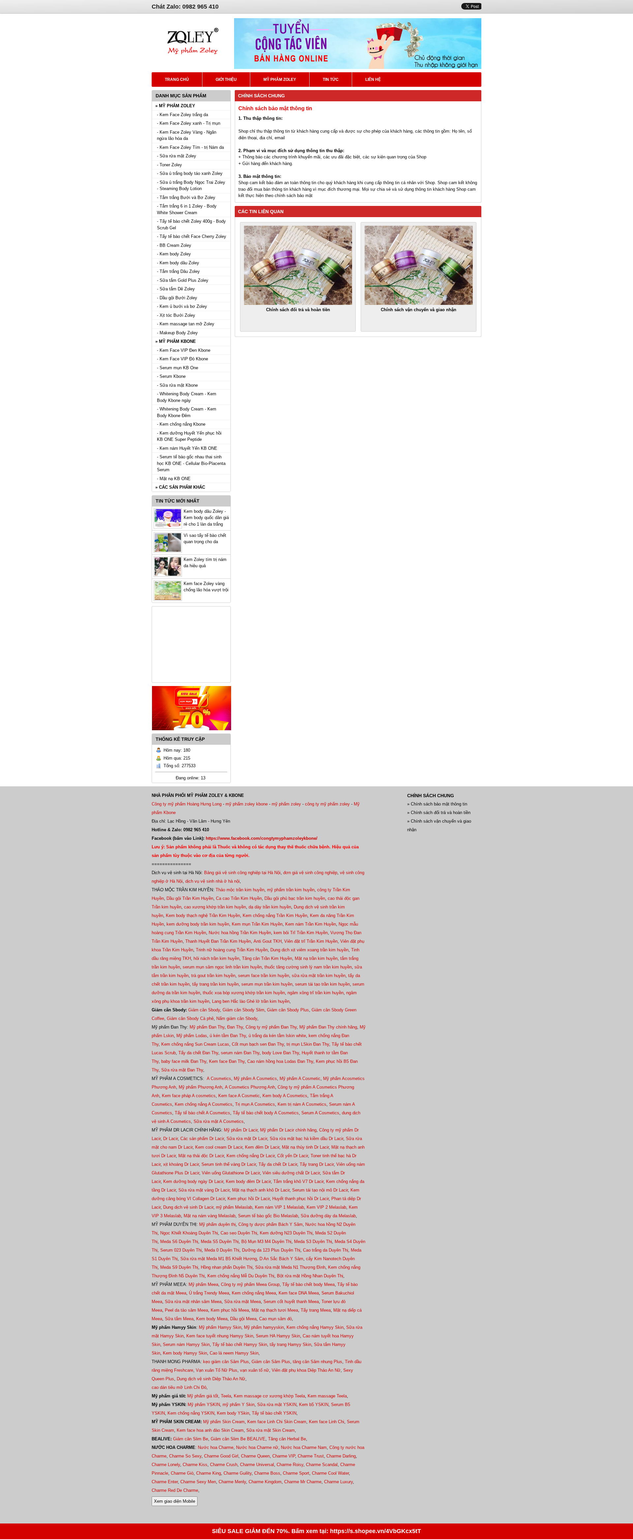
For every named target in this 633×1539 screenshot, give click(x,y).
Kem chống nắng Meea (254, 1293)
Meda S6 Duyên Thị (179, 1241)
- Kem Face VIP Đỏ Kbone (182, 358)
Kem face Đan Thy (227, 1061)
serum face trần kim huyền (263, 975)
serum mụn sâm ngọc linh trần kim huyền (222, 967)
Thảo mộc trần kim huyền (240, 889)
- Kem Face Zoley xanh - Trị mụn (188, 123)
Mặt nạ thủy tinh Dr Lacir (305, 1147)
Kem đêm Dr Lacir (262, 1147)
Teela (226, 1395)
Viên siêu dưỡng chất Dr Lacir (291, 1172)
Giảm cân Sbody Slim (243, 1009)
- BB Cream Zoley (174, 245)
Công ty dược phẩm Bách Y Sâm (270, 1224)
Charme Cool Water (330, 1473)
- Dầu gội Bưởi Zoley (177, 297)
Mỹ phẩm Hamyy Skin (220, 1327)
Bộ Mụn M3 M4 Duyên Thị (266, 1241)
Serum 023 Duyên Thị (181, 1250)
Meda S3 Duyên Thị (313, 1241)
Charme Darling (341, 1456)
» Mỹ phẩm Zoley (175, 105)
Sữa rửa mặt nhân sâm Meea (193, 1301)
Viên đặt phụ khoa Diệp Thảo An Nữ (306, 1370)
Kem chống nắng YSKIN (190, 1413)
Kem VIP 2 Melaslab (326, 1207)
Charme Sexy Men (198, 1481)
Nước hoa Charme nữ (257, 1447)
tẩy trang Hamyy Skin (290, 1344)
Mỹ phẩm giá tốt (202, 1395)
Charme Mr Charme (302, 1481)
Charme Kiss (195, 1464)
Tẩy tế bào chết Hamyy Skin (239, 1344)
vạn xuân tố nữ (254, 1370)
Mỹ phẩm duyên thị (217, 1224)
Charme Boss (267, 1473)
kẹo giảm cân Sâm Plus (226, 1361)
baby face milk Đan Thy (183, 1061)
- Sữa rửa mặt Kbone (177, 385)
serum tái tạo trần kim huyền (322, 984)
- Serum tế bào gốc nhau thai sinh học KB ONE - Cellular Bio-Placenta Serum (191, 463)
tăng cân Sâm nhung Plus (317, 1361)
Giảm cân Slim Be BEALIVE (238, 1438)
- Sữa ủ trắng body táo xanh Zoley (190, 173)
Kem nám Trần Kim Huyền (310, 924)
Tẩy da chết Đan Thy (198, 1052)
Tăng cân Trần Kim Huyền (267, 958)
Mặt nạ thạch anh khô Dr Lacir (260, 1190)
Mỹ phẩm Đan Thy (207, 1027)
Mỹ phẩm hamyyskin (264, 1327)
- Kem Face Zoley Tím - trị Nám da (190, 147)
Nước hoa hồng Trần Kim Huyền (240, 932)
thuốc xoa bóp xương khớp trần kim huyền (244, 992)
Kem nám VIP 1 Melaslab (279, 1207)
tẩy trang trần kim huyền (215, 984)
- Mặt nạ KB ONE (174, 478)
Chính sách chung (261, 95)
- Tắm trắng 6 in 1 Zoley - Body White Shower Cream (187, 209)
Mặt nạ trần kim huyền (316, 958)
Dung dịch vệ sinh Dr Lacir (188, 1207)
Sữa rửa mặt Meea (242, 1301)
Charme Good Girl (221, 1456)
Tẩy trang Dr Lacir (317, 1164)
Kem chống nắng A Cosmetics (203, 1104)
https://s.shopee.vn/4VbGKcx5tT (375, 1531)
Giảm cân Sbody (204, 1009)
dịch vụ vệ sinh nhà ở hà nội (212, 881)
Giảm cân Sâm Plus (271, 1361)
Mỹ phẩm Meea (203, 1284)
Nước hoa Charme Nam (304, 1447)
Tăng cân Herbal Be (287, 1438)
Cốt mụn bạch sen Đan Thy (258, 1044)
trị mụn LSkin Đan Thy (307, 1044)
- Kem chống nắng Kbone (181, 424)
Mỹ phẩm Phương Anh (200, 1087)
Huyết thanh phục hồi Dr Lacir (300, 1198)
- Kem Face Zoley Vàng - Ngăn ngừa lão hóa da (186, 135)
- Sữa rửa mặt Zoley (176, 155)
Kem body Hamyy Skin (185, 1353)
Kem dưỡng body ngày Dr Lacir (193, 1181)
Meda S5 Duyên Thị (220, 1241)
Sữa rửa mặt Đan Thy (182, 1069)
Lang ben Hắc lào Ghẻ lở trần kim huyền (250, 1001)
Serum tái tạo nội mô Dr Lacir (320, 1190)
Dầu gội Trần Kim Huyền (189, 898)
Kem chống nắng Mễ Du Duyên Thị (240, 1275)
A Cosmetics (219, 1078)
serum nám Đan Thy (240, 1052)
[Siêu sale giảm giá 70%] (191, 732)
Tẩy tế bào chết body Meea (308, 1284)
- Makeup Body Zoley (177, 332)
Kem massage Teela (327, 1395)
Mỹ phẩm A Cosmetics (255, 1078)
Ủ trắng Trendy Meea (209, 1293)
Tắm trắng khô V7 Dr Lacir (298, 1181)
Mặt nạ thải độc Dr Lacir (201, 1155)
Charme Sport (296, 1473)
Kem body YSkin (233, 1413)
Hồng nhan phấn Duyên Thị (227, 1267)
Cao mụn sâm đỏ (275, 1318)
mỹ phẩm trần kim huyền (291, 889)
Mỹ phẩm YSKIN (204, 1404)
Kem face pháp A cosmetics (189, 1095)
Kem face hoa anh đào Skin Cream (210, 1430)
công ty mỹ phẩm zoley (327, 804)
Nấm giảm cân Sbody (236, 1018)
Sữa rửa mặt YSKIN (276, 1404)
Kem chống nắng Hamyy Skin (315, 1327)
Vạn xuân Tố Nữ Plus (216, 1370)
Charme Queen (255, 1456)
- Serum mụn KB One (177, 367)
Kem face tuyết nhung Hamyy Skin (219, 1335)
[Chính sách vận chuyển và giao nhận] (418, 265)
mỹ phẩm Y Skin (239, 1404)
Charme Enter (165, 1481)
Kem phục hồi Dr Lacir (248, 1198)
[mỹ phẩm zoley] (192, 62)
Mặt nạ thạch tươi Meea (275, 1310)
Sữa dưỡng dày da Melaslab (328, 1215)
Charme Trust (311, 1456)
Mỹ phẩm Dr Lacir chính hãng (288, 1130)
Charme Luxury (338, 1481)
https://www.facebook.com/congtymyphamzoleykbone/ (261, 838)
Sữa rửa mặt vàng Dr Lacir (203, 1190)
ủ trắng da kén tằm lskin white (277, 1035)
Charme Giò (182, 1473)
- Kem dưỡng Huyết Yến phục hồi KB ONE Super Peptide (189, 436)
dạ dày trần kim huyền (270, 906)
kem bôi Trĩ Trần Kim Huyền (301, 932)
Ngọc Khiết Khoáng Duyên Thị (189, 1232)
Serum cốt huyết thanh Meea (291, 1301)
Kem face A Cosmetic (239, 1095)
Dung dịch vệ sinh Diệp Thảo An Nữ (211, 1378)
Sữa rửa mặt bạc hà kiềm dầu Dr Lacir (306, 1138)
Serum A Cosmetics (320, 1112)
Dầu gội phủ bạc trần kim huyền (294, 898)
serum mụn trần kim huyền (266, 984)
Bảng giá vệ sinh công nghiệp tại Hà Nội (242, 872)
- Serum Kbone (171, 376)
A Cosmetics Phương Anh (250, 1087)
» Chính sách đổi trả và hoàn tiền (438, 812)
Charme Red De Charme (175, 1490)
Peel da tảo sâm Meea (186, 1310)
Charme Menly (232, 1481)
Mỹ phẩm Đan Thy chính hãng (328, 1027)
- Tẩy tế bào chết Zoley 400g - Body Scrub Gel (191, 224)
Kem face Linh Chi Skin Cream (276, 1421)
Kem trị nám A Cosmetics (302, 1104)
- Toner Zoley (169, 164)
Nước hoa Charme (215, 1447)
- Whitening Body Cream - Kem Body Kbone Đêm (186, 412)
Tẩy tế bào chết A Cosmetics (202, 1112)
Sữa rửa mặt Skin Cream (270, 1430)
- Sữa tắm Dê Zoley (176, 288)
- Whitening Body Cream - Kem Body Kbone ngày (186, 397)
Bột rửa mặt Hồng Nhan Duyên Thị (310, 1275)
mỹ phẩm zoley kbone (247, 804)
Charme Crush (223, 1464)
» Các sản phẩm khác (180, 487)
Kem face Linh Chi (326, 1421)
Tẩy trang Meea (316, 1310)
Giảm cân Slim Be (190, 1438)
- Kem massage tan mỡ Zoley (185, 323)
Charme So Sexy (185, 1456)
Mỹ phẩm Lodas (191, 1035)
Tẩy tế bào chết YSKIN (274, 1413)
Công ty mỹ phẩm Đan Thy (271, 1027)
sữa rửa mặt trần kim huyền (319, 975)
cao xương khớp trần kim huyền (215, 906)
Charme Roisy (290, 1464)
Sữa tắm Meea (179, 1318)
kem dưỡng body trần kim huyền (197, 924)
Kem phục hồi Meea (230, 1310)
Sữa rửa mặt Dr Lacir (246, 1138)
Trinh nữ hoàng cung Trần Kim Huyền (232, 949)
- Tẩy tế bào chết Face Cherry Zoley (191, 236)
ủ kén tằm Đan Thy (228, 1035)
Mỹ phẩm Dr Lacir (240, 1130)
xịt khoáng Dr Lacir (181, 1164)
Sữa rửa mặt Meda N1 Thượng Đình (290, 1267)
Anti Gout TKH (268, 941)
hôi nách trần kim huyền (216, 958)
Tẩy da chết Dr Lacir (277, 1164)
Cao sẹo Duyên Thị (239, 1232)
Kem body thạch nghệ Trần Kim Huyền (203, 915)
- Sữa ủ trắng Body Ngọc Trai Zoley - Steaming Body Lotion (191, 185)
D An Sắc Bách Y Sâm (281, 1258)
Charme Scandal (322, 1464)
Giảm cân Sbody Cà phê (190, 1018)
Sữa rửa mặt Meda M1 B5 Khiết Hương (218, 1258)
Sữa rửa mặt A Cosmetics (219, 1121)
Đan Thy (235, 1027)
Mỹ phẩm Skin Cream (224, 1421)
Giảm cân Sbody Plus (288, 1009)
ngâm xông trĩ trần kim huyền (315, 992)
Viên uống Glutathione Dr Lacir (231, 1172)
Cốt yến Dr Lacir (292, 1155)
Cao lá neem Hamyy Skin (234, 1353)
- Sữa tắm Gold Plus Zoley (182, 280)
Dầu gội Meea (243, 1318)
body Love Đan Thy (280, 1052)
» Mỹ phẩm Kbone (175, 341)
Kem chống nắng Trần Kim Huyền (275, 915)
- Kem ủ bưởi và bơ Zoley (182, 306)
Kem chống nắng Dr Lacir (250, 1155)
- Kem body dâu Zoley (178, 262)
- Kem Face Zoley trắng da (182, 114)
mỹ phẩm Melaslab (234, 1207)
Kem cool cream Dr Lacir (218, 1147)
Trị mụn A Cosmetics (255, 1104)
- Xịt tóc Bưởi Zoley (176, 315)
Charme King (208, 1473)
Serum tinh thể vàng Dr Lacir (228, 1164)
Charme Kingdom (265, 1481)
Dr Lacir (170, 1138)
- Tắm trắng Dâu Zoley (178, 271)
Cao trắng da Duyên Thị (325, 1250)
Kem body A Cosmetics (284, 1095)
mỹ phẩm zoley (286, 804)
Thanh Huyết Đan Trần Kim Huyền (218, 941)
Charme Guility (238, 1473)
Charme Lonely (166, 1464)
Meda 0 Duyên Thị (221, 1250)
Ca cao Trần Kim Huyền (239, 898)
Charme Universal (257, 1464)
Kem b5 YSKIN (313, 1404)
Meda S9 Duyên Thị (179, 1267)
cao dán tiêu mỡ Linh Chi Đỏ (179, 1387)
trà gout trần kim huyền (213, 975)
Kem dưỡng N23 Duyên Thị (286, 1232)
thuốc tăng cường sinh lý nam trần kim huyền (308, 967)
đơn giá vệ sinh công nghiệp (310, 872)
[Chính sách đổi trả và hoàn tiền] (298, 265)
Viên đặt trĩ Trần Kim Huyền (311, 941)
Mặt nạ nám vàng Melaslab (209, 1215)
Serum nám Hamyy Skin (186, 1344)
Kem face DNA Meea (299, 1293)
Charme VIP (283, 1456)
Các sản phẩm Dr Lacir (202, 1138)
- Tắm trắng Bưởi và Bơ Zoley (186, 197)
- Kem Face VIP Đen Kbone (183, 350)
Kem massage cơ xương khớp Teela (269, 1395)
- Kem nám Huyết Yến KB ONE (187, 448)
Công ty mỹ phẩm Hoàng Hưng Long (187, 804)
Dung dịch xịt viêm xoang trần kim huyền (309, 949)
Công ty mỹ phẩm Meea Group (250, 1284)
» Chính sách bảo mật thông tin (437, 804)
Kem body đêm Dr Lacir (248, 1181)
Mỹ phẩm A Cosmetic (300, 1078)
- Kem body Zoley (174, 253)
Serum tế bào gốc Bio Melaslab (268, 1215)
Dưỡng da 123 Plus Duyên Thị (271, 1250)
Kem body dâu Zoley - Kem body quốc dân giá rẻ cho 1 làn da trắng (206, 518)
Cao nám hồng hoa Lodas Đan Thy (280, 1061)
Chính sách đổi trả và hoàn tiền (298, 309)
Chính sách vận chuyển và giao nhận (418, 309)
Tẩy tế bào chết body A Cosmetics (266, 1112)
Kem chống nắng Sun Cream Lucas (195, 1044)
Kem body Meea (211, 1318)
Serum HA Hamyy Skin (278, 1335)
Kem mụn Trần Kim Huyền (257, 924)
